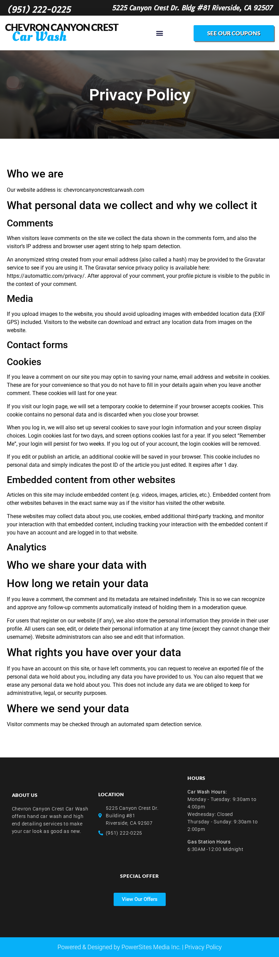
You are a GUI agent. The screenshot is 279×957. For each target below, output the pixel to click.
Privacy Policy (203, 947)
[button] (159, 33)
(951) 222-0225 (39, 9)
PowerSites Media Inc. (151, 947)
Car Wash (39, 37)
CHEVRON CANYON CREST (61, 27)
